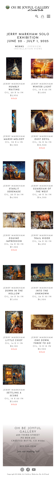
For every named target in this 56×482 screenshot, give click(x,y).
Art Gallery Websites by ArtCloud (35, 474)
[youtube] (34, 469)
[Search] (36, 16)
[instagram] (22, 469)
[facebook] (28, 469)
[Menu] (48, 16)
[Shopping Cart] (42, 16)
